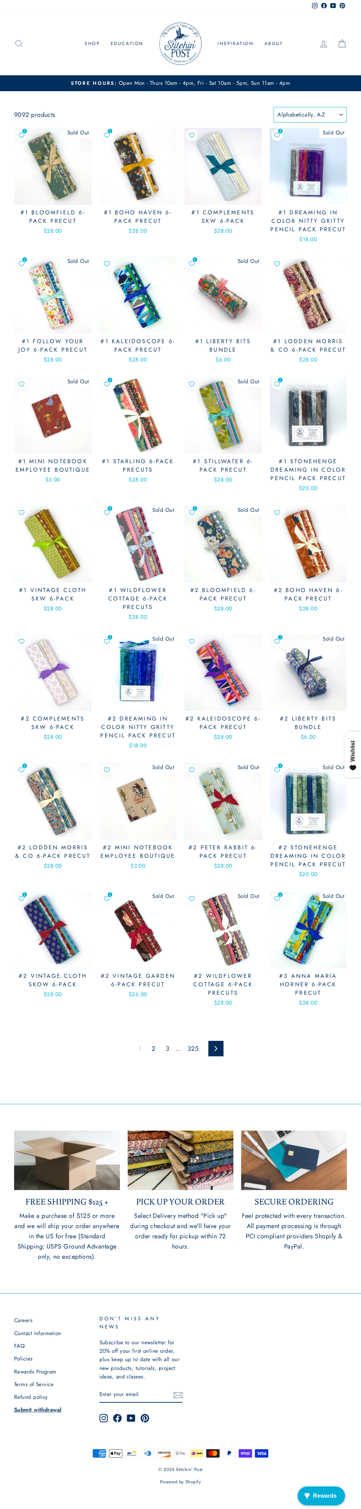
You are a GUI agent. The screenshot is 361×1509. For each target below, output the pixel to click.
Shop (92, 43)
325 (193, 1048)
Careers (23, 1320)
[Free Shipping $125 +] (67, 1160)
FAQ (19, 1346)
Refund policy (31, 1397)
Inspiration (236, 43)
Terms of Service (34, 1384)
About (273, 43)
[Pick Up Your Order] (180, 1160)
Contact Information (37, 1333)
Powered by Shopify (180, 1482)
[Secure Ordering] (294, 1160)
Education (127, 43)
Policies (23, 1359)
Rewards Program (35, 1372)
